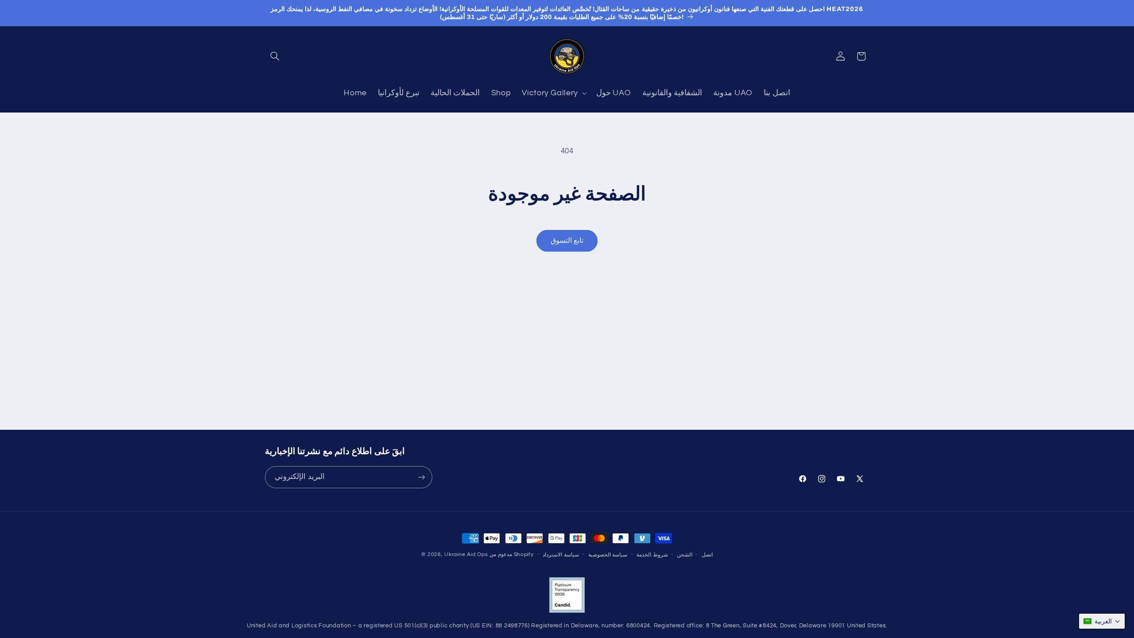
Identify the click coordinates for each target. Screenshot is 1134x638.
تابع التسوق (567, 240)
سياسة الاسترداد (561, 554)
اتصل (707, 554)
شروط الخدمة (652, 554)
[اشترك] (421, 477)
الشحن (684, 554)
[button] (275, 56)
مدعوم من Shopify (511, 554)
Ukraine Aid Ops (466, 554)
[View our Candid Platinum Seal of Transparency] (567, 611)
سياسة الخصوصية (608, 554)
